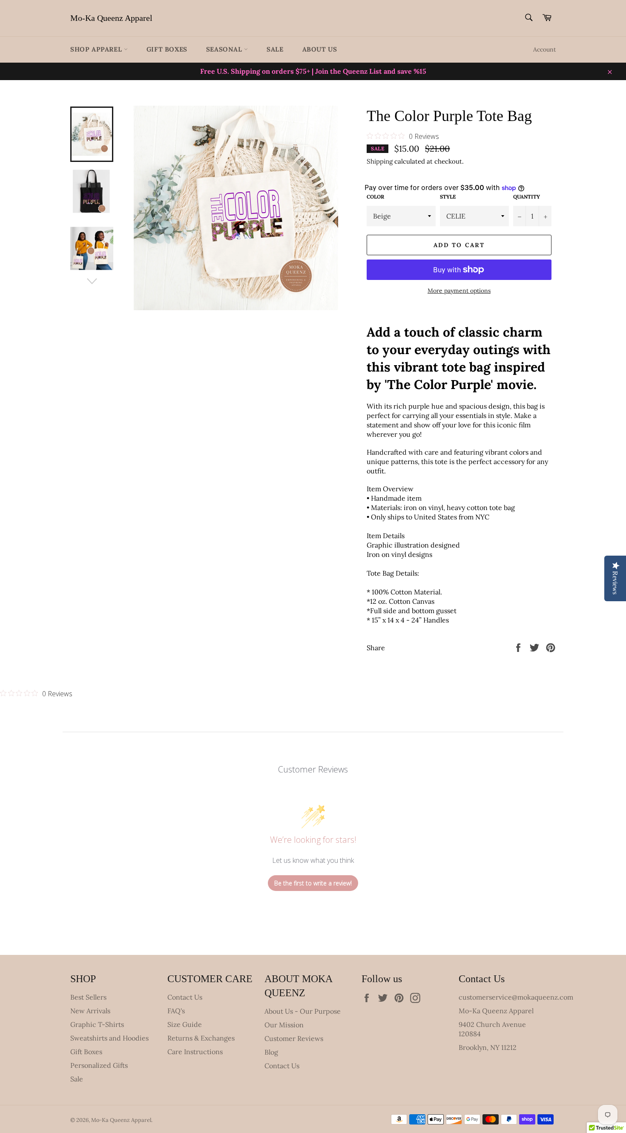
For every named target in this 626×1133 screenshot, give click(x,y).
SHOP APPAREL (97, 49)
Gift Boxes (166, 49)
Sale (275, 49)
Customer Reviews (293, 1038)
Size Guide (184, 1024)
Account (544, 49)
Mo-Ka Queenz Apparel (111, 18)
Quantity (526, 196)
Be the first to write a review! (313, 883)
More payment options (459, 290)
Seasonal (225, 49)
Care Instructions (195, 1051)
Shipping (380, 161)
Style (448, 196)
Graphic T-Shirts (97, 1024)
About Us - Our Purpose (302, 1011)
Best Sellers (88, 997)
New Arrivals (90, 1010)
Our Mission (284, 1025)
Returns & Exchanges (201, 1038)
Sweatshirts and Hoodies (109, 1038)
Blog (271, 1052)
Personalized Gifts (99, 1065)
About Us (319, 49)
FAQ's (176, 1010)
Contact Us (184, 997)
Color (375, 196)
